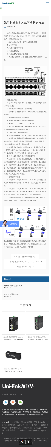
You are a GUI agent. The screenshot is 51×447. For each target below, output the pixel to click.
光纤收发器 (14, 36)
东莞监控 (37, 427)
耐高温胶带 (10, 430)
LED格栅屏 (21, 430)
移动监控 (15, 422)
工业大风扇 (27, 427)
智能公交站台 (33, 430)
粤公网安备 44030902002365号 (35, 441)
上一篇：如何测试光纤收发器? (25, 257)
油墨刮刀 (20, 425)
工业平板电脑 (39, 422)
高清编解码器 (26, 422)
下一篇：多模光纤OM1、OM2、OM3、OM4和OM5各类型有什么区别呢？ (25, 264)
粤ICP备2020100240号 (12, 441)
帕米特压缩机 (15, 427)
